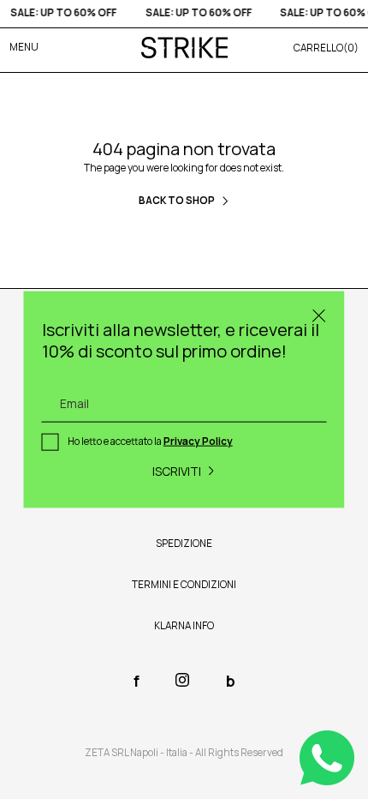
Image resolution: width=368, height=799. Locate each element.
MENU (24, 47)
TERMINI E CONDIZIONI (184, 585)
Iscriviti (176, 470)
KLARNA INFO (184, 626)
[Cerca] (319, 316)
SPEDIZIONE (184, 543)
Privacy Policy (198, 441)
